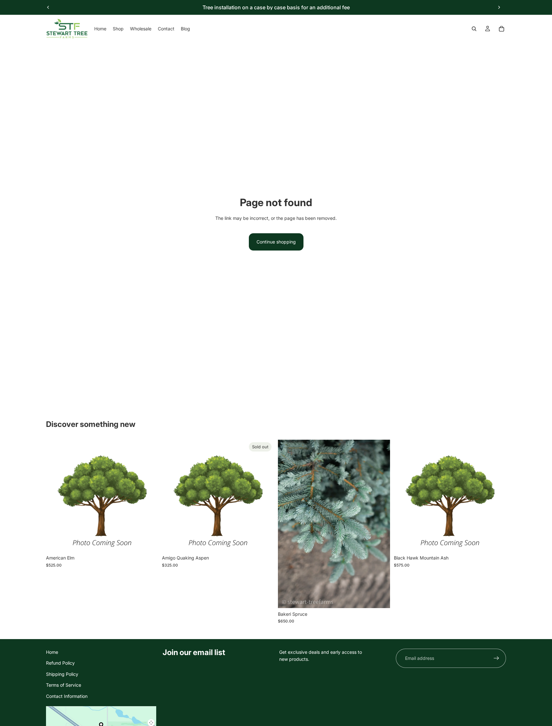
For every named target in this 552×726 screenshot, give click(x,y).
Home (52, 652)
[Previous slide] (48, 7)
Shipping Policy (62, 674)
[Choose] (148, 542)
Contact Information (67, 696)
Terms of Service (63, 685)
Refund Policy (60, 663)
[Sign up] (496, 658)
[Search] (474, 29)
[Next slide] (499, 7)
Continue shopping (276, 241)
